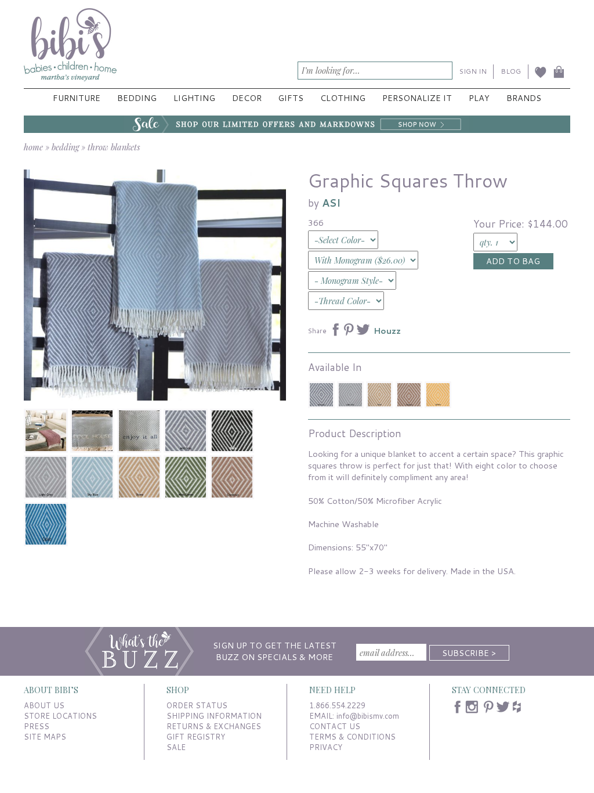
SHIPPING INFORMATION (214, 716)
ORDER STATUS (196, 705)
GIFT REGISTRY (195, 736)
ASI (331, 203)
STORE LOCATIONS (60, 716)
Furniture (76, 98)
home (33, 147)
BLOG (511, 71)
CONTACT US (334, 726)
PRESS (36, 726)
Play (479, 98)
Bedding (137, 98)
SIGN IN (473, 71)
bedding (65, 147)
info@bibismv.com (367, 716)
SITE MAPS (45, 736)
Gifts (290, 98)
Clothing (342, 98)
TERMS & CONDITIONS (352, 736)
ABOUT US (44, 705)
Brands (523, 98)
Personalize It (417, 98)
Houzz (387, 331)
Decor (247, 98)
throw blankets (114, 147)
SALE (176, 747)
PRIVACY (325, 747)
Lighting (194, 98)
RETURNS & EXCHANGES (213, 726)
